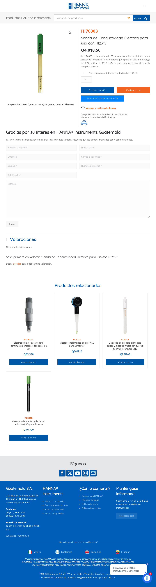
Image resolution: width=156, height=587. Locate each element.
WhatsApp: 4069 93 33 (17, 535)
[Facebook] (62, 473)
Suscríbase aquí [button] (126, 516)
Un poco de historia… (55, 501)
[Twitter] (69, 473)
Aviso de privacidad (54, 509)
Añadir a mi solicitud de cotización (102, 98)
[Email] (93, 473)
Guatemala (66, 551)
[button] (144, 6)
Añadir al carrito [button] (28, 362)
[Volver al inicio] (78, 6)
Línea (124, 114)
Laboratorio (116, 114)
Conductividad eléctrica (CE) (102, 117)
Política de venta (90, 504)
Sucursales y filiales (54, 513)
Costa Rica (95, 551)
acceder (17, 263)
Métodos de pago (90, 500)
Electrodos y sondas (101, 114)
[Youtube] (77, 473)
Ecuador (125, 551)
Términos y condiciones (56, 505)
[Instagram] (85, 473)
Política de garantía (91, 508)
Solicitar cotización (97, 90)
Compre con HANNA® (92, 496)
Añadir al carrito (133, 90)
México (37, 551)
